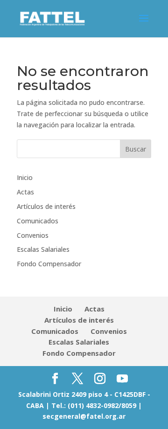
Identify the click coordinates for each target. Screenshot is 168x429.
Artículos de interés (46, 206)
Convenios (33, 235)
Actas (25, 191)
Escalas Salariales (43, 249)
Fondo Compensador (49, 263)
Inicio (25, 177)
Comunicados (37, 220)
